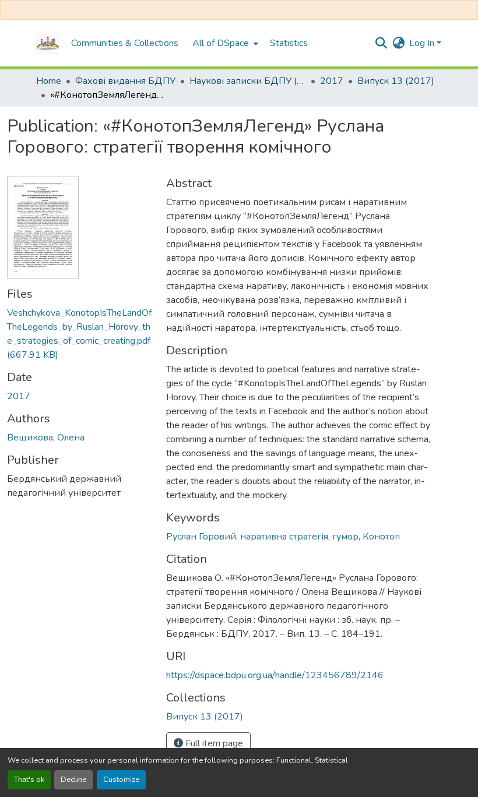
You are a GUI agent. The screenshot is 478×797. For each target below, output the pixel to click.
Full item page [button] (213, 743)
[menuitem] (224, 43)
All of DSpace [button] (220, 43)
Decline (73, 779)
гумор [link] (345, 536)
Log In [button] (423, 43)
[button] (47, 43)
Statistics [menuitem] (289, 43)
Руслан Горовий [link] (201, 536)
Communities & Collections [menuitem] (124, 43)
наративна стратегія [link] (284, 536)
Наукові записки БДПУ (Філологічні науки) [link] (247, 81)
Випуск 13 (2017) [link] (395, 81)
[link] (79, 334)
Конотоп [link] (381, 536)
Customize (121, 779)
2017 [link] (331, 81)
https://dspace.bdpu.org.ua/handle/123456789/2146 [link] (275, 675)
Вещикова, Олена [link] (46, 437)
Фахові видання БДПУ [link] (125, 81)
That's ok (29, 779)
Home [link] (48, 81)
